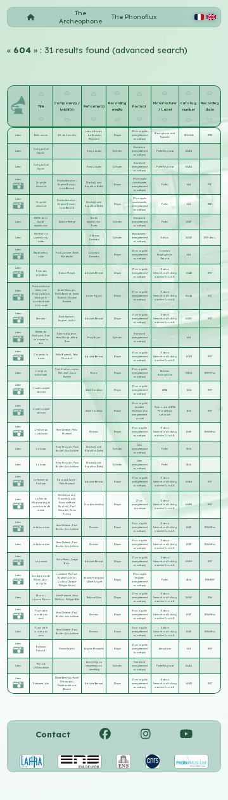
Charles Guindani (66, 181)
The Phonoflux (134, 17)
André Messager (66, 290)
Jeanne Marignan (94, 578)
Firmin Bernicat (63, 294)
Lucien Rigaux (94, 296)
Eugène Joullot (66, 320)
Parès (94, 226)
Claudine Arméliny (94, 504)
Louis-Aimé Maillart (66, 574)
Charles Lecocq (66, 495)
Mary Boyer (93, 337)
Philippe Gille (72, 599)
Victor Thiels (62, 559)
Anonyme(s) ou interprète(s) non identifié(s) (94, 666)
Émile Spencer (66, 317)
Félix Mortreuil (64, 355)
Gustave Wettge (67, 222)
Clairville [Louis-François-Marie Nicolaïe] (66, 503)
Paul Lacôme (64, 253)
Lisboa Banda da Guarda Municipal (94, 135)
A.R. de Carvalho (67, 135)
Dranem (93, 432)
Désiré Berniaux (63, 678)
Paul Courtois (62, 369)
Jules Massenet (64, 595)
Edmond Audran (67, 334)
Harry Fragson (64, 447)
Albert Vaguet (94, 582)
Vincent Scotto (67, 649)
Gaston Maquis (67, 273)
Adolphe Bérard (94, 273)
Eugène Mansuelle (94, 649)
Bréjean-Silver (94, 597)
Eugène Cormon (67, 578)
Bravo (94, 373)
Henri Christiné (63, 430)
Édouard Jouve (66, 480)
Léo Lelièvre (72, 451)
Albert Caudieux (94, 390)
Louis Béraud (67, 188)
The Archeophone (80, 17)
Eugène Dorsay (66, 184)
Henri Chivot (63, 337)
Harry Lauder (94, 151)
